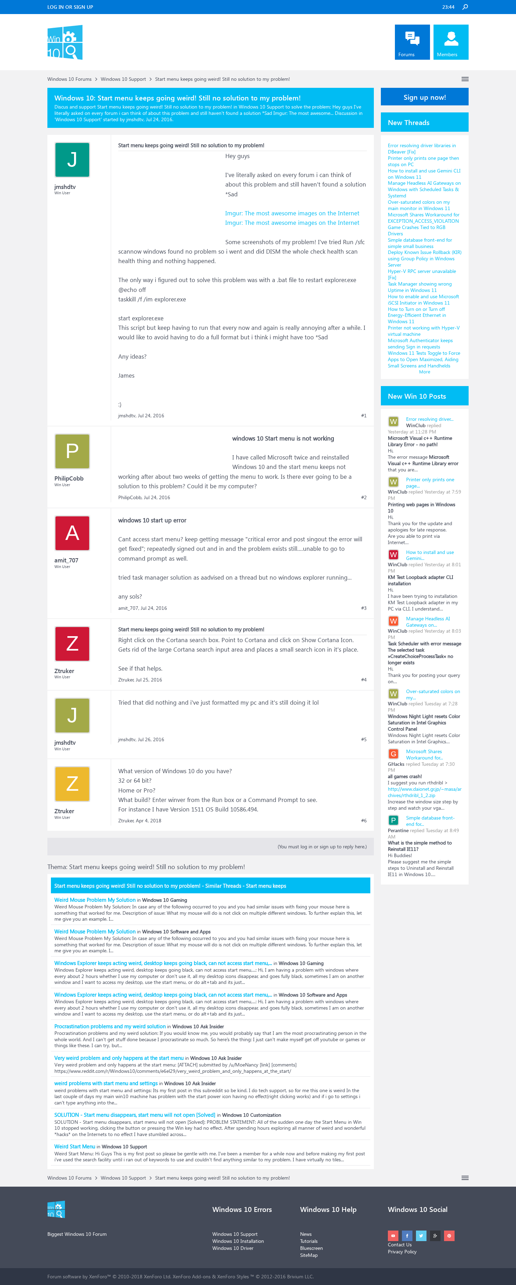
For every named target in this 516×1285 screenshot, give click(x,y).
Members (447, 54)
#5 (364, 739)
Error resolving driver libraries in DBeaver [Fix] (422, 148)
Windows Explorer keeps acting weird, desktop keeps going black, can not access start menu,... (163, 962)
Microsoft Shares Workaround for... (424, 754)
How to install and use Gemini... (430, 555)
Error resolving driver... (430, 419)
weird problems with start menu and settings (106, 1083)
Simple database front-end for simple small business (420, 242)
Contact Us (400, 1244)
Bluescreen (311, 1248)
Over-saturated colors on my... (433, 694)
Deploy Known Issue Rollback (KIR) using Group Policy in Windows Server (425, 258)
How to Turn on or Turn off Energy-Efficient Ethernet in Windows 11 (417, 315)
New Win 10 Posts (417, 395)
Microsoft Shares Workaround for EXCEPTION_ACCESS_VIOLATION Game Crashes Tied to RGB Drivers (423, 224)
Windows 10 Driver (232, 1248)
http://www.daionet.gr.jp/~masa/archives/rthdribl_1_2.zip (425, 791)
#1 (364, 415)
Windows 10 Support (78, 119)
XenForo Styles (233, 1276)
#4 (364, 680)
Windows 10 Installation (238, 1241)
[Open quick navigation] (465, 79)
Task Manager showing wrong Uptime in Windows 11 (420, 286)
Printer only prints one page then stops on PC (423, 161)
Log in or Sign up (70, 7)
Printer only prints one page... (430, 482)
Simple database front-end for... (430, 820)
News (306, 1234)
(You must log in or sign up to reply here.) (322, 846)
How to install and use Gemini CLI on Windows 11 (424, 173)
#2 (364, 497)
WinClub (415, 425)
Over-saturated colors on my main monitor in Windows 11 (419, 204)
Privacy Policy (402, 1251)
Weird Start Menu (74, 1146)
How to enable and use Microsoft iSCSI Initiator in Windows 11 (423, 299)
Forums (406, 54)
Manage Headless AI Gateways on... (428, 621)
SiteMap (309, 1255)
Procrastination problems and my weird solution (110, 1026)
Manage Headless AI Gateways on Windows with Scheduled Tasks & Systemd (424, 189)
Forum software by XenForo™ (109, 1276)
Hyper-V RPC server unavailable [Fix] (422, 274)
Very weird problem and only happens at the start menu (119, 1057)
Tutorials (309, 1241)
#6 (364, 820)
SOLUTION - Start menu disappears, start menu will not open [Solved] (135, 1114)
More (424, 371)
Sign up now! (425, 97)
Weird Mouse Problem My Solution (94, 899)
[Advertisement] (171, 195)
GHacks (396, 764)
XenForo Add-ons (192, 1276)
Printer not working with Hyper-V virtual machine (424, 330)
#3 (364, 608)
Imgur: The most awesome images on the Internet (292, 213)
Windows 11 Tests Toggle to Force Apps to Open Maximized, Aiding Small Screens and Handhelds (424, 359)
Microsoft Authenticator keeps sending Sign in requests (420, 343)
